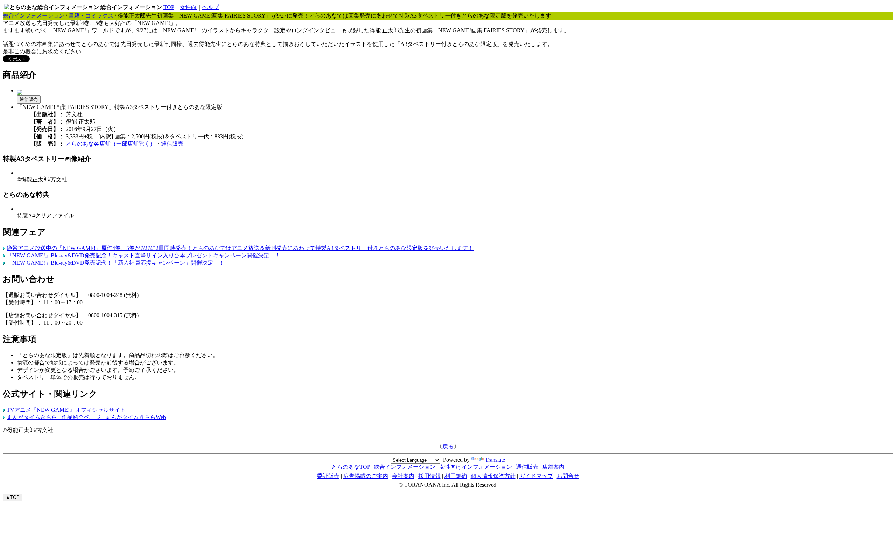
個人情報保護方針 (493, 476)
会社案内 (403, 476)
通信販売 (29, 99)
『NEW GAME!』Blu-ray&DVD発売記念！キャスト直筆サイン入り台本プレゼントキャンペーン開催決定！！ (143, 255)
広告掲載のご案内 (365, 476)
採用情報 (429, 476)
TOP (168, 7)
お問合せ (568, 476)
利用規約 (455, 476)
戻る (448, 447)
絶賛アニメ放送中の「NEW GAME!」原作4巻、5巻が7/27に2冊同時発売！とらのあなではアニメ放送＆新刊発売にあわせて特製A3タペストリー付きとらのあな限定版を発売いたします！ (240, 248)
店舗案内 (553, 467)
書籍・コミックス (91, 16)
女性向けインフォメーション (475, 467)
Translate (495, 460)
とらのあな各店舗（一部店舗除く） (110, 144)
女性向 (188, 7)
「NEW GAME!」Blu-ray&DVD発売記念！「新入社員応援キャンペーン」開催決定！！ (115, 263)
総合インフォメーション (33, 16)
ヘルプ (210, 7)
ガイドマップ (536, 476)
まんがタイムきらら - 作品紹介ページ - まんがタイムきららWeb (86, 417)
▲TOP (13, 497)
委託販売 (328, 476)
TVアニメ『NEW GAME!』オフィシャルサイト (66, 410)
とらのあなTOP (350, 467)
